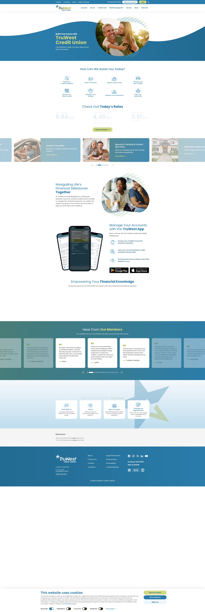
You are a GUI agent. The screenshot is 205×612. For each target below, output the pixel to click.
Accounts (84, 8)
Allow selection (155, 597)
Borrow (92, 8)
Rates (74, 438)
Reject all (155, 602)
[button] (148, 2)
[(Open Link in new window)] (119, 270)
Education (144, 8)
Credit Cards (102, 8)
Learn (37, 156)
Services (129, 8)
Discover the (81, 311)
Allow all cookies (155, 593)
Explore (121, 311)
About (136, 8)
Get (175, 154)
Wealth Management (116, 8)
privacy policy (67, 603)
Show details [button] (110, 609)
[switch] (68, 609)
